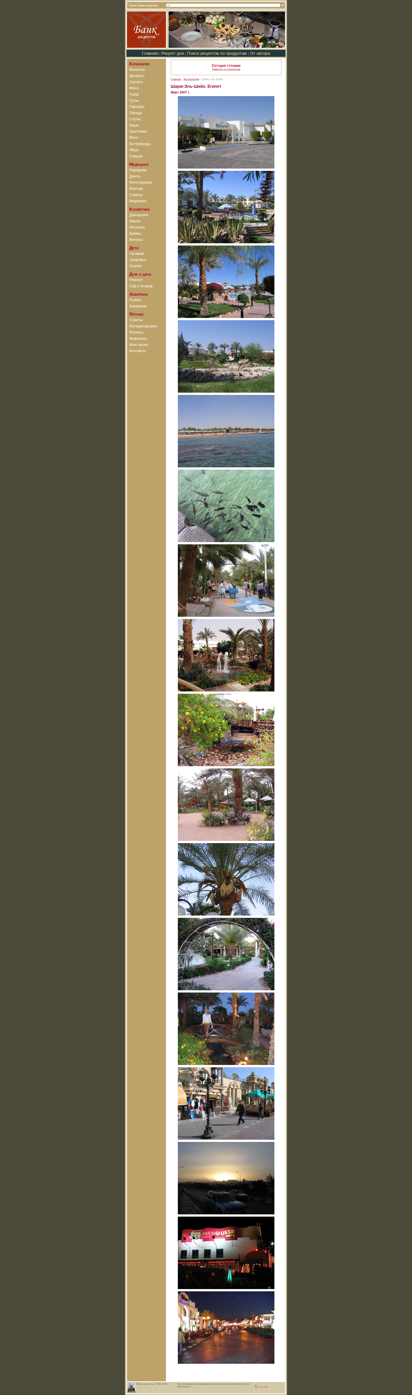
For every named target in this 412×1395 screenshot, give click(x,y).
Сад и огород (140, 286)
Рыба (134, 94)
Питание (136, 253)
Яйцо (133, 150)
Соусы (135, 119)
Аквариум (138, 306)
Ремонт (135, 280)
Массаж (136, 188)
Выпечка (137, 69)
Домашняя (138, 215)
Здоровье (137, 259)
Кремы (135, 233)
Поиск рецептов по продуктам (217, 53)
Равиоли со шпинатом (226, 69)
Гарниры (136, 106)
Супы (134, 100)
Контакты (137, 351)
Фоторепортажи (143, 326)
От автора (260, 53)
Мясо (134, 88)
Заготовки (138, 131)
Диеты (134, 176)
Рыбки (135, 300)
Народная (138, 170)
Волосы (136, 239)
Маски (134, 221)
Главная (150, 53)
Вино (133, 137)
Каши (134, 125)
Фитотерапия (140, 182)
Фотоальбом (191, 79)
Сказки (135, 266)
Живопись (138, 338)
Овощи (135, 113)
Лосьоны (137, 227)
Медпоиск (138, 201)
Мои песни (138, 344)
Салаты (136, 82)
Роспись (136, 332)
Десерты (136, 75)
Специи (136, 156)
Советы (136, 195)
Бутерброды (140, 144)
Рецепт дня (172, 53)
